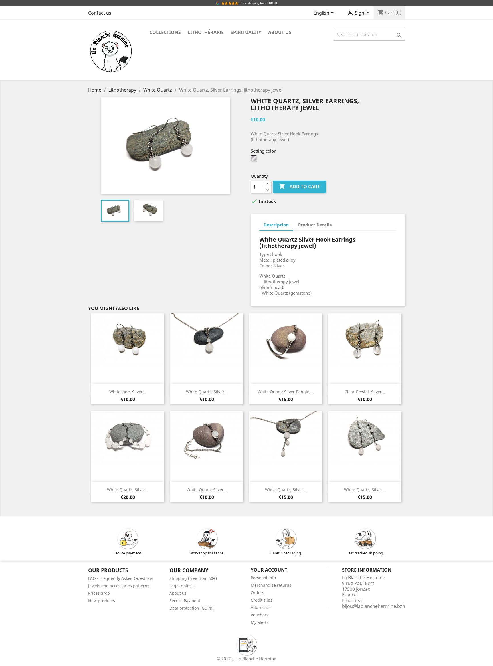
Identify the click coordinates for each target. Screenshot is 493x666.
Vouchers (259, 615)
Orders (257, 592)
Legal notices (182, 585)
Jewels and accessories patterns (118, 585)
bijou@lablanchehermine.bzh (373, 606)
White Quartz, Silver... (207, 391)
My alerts (259, 622)
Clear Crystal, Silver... (365, 391)
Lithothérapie (206, 32)
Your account (269, 570)
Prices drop (99, 593)
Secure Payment (184, 600)
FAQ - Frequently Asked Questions (120, 578)
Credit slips (261, 600)
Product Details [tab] (315, 225)
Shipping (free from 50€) (193, 578)
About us (279, 32)
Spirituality (246, 32)
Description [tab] (276, 225)
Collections (165, 32)
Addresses (261, 607)
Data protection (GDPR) (191, 608)
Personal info (263, 577)
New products (101, 600)
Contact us (99, 13)
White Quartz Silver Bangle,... (286, 391)
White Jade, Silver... (127, 391)
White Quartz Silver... (207, 489)
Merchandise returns (271, 585)
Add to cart (299, 186)
